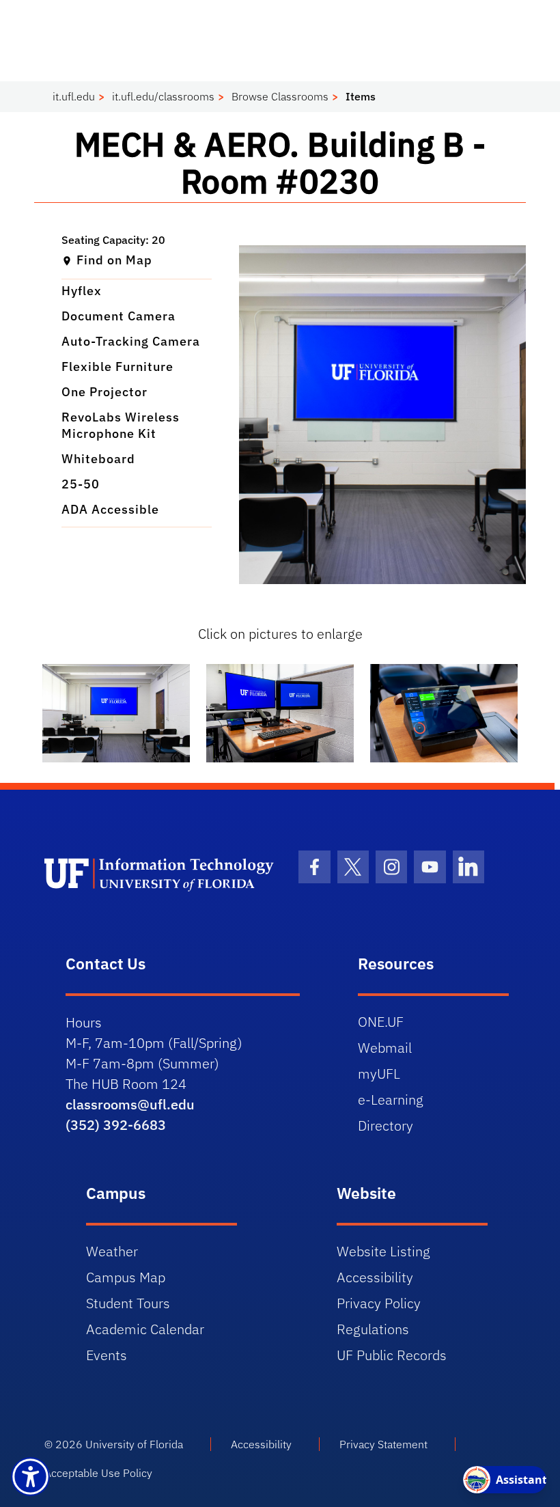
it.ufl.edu (74, 96)
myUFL (379, 1073)
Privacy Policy (379, 1303)
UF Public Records (392, 1355)
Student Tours (128, 1303)
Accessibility (375, 1277)
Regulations (373, 1329)
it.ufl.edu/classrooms (163, 96)
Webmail (385, 1047)
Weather (112, 1251)
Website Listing (383, 1251)
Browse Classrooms (280, 96)
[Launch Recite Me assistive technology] (30, 1476)
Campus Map (125, 1277)
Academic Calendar (145, 1329)
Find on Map (114, 260)
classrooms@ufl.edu (130, 1104)
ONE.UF (381, 1021)
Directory (385, 1125)
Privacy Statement (383, 1444)
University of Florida (134, 1444)
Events (106, 1355)
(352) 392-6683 (116, 1125)
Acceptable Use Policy (98, 1473)
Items (361, 96)
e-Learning (390, 1099)
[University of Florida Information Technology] (161, 873)
